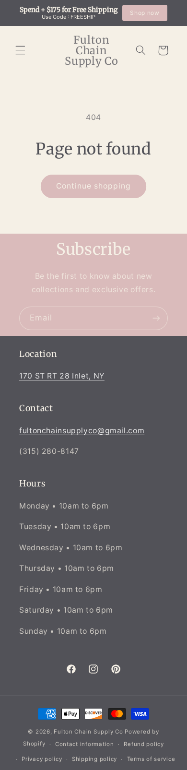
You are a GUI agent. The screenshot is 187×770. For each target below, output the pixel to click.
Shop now (144, 12)
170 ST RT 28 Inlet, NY (62, 375)
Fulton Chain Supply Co (88, 731)
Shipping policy (94, 759)
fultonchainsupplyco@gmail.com (81, 430)
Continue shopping (93, 185)
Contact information (84, 744)
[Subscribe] (156, 318)
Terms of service (151, 759)
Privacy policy (42, 759)
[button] (20, 50)
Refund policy (144, 744)
